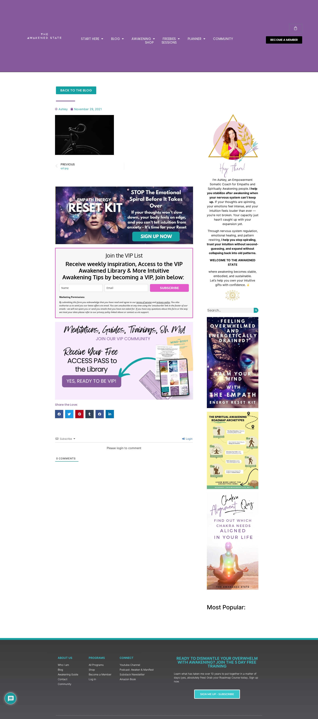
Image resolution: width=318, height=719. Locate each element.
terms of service (144, 302)
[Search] (256, 310)
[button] (59, 414)
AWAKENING (141, 39)
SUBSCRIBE (169, 288)
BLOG (115, 39)
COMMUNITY (223, 39)
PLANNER (195, 39)
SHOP (149, 42)
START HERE (90, 39)
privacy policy (163, 302)
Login (188, 438)
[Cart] (295, 28)
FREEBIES (169, 39)
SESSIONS (169, 42)
